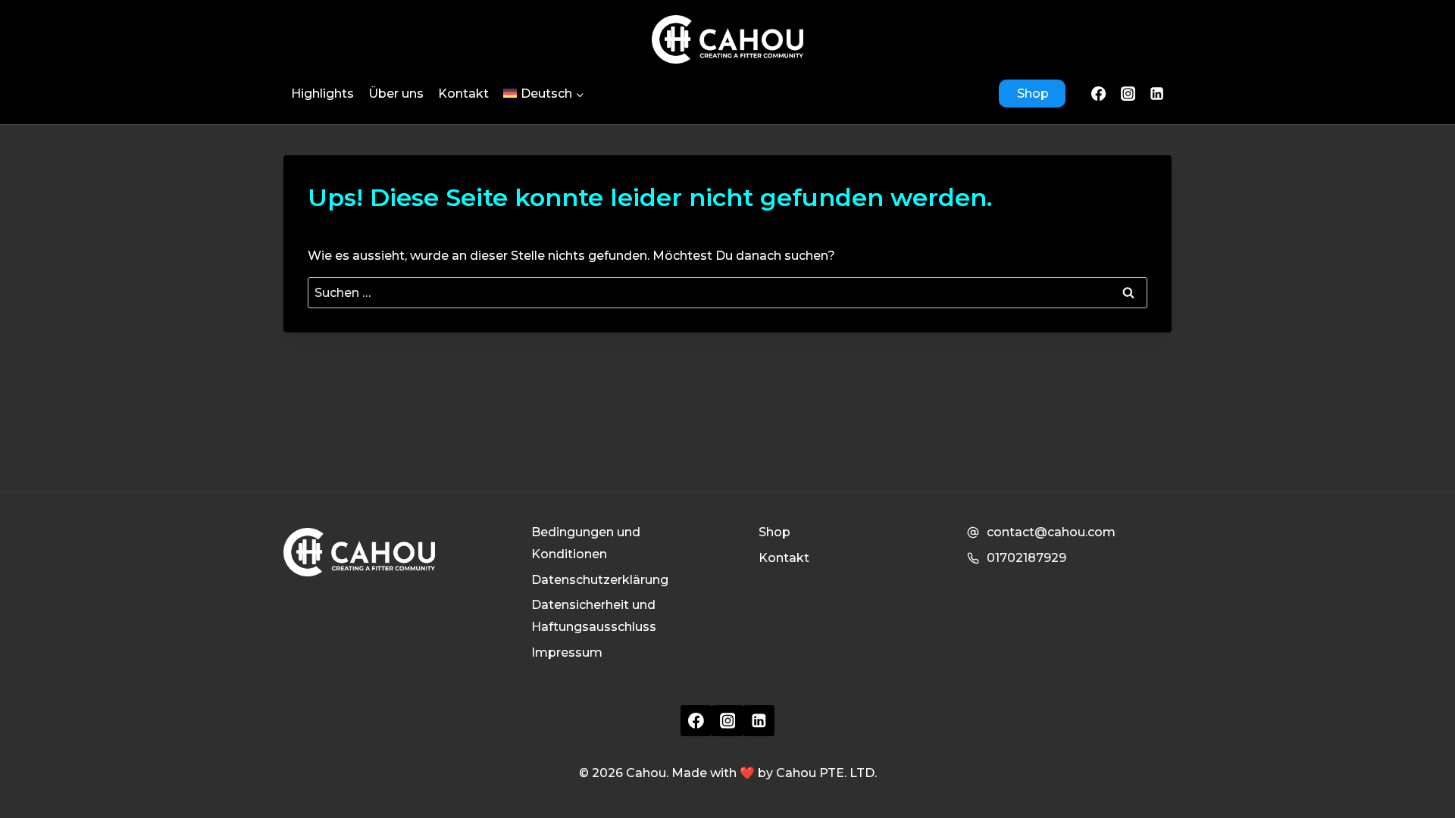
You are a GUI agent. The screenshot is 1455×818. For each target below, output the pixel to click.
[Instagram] (1127, 93)
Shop (1033, 93)
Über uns (396, 93)
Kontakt (463, 93)
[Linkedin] (759, 721)
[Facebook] (1098, 93)
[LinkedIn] (1157, 93)
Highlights (322, 93)
